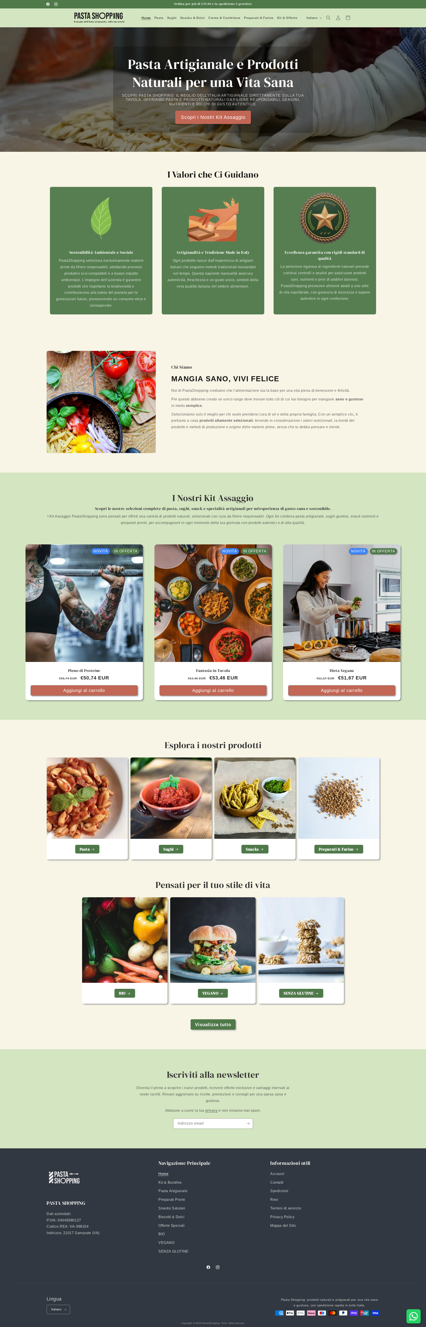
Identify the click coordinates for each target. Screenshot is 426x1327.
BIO (122, 993)
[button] (328, 18)
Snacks (252, 849)
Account (277, 1174)
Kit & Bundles (170, 1182)
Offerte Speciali (171, 1225)
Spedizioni (279, 1191)
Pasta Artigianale (172, 1191)
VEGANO (210, 993)
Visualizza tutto (213, 1024)
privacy (211, 1110)
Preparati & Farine (336, 849)
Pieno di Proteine (84, 670)
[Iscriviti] (248, 1123)
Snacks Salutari (171, 1208)
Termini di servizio (285, 1208)
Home (163, 1174)
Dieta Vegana (342, 670)
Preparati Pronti (171, 1199)
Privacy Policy (282, 1217)
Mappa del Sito (283, 1225)
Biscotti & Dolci (171, 1217)
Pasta (85, 849)
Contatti (277, 1182)
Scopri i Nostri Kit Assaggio (213, 117)
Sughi (168, 849)
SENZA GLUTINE (299, 993)
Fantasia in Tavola (213, 670)
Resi (274, 1199)
